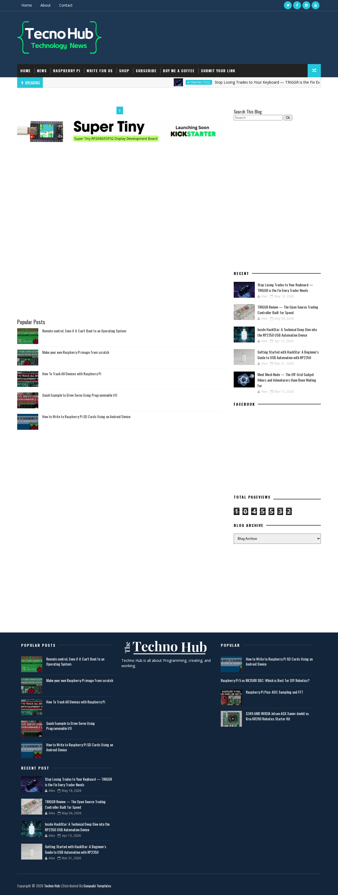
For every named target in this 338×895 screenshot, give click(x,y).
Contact (66, 5)
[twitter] (288, 5)
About (45, 5)
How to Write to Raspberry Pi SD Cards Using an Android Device (86, 416)
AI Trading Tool (185, 82)
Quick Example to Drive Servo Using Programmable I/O (79, 395)
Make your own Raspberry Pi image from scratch (75, 352)
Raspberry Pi (66, 70)
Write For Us (100, 70)
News (42, 70)
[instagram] (306, 5)
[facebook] (297, 5)
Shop (124, 70)
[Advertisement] (120, 171)
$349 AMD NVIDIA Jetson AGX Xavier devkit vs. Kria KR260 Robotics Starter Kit (277, 716)
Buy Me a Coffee (179, 70)
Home (26, 5)
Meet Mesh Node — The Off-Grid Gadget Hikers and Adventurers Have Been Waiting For (286, 380)
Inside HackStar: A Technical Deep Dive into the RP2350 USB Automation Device (287, 332)
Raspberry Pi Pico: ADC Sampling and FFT (274, 692)
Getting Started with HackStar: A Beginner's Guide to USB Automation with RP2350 (288, 354)
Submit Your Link (218, 70)
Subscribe (146, 70)
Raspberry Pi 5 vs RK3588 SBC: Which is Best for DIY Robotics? (265, 680)
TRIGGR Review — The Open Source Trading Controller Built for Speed (287, 309)
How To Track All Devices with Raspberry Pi (71, 373)
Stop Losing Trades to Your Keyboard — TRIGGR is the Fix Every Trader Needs (268, 82)
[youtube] (316, 5)
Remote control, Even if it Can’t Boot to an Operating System (84, 330)
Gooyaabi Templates (97, 885)
